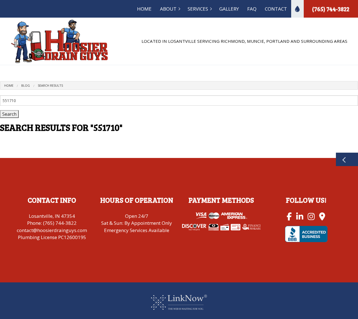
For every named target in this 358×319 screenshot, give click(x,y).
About (168, 9)
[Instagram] (311, 216)
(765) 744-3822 (330, 9)
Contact (276, 9)
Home (144, 9)
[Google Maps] (322, 216)
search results (50, 85)
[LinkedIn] (299, 216)
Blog (25, 85)
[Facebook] (289, 216)
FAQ (251, 9)
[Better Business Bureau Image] (306, 233)
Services (198, 9)
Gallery (229, 9)
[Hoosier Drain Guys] (60, 41)
